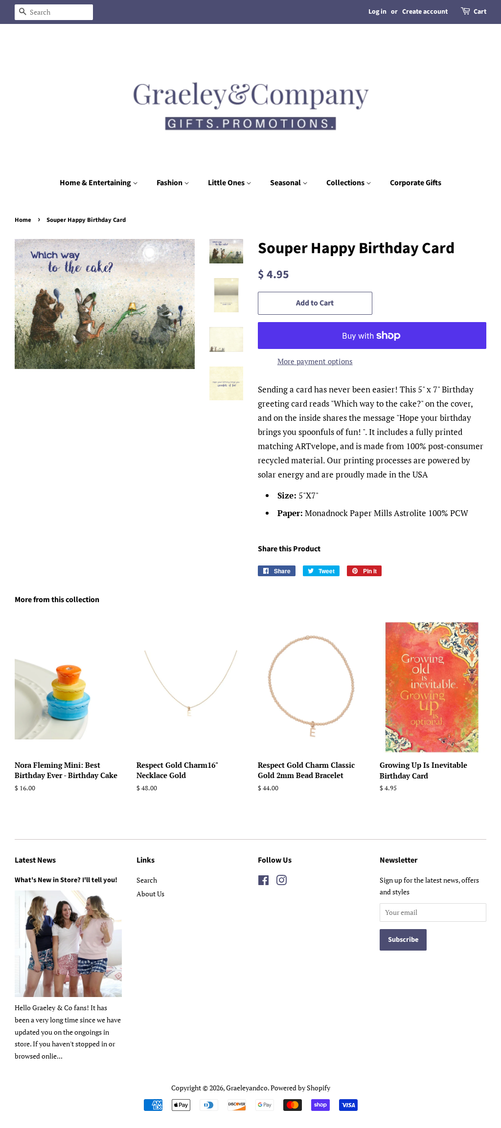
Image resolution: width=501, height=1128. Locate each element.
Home (23, 220)
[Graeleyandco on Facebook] (263, 882)
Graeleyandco (247, 1087)
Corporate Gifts (415, 182)
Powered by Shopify (300, 1087)
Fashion (170, 182)
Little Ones (227, 182)
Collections (346, 182)
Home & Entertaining (96, 182)
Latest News (35, 860)
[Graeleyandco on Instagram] (281, 882)
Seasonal (286, 182)
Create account (425, 12)
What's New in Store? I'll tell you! (66, 880)
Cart (480, 12)
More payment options (315, 361)
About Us (150, 893)
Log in (377, 12)
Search (147, 880)
